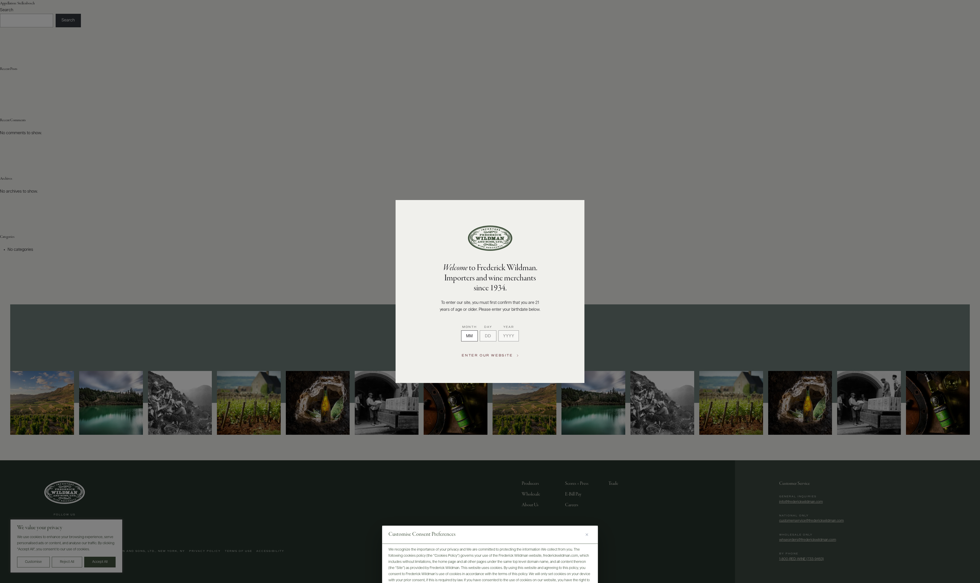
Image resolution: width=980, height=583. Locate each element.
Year (508, 327)
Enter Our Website (487, 355)
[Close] (589, 534)
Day (488, 327)
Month (469, 327)
